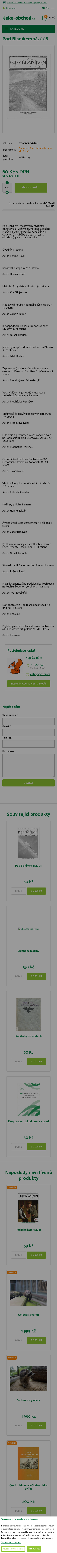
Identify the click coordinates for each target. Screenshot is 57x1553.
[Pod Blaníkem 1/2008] (28, 86)
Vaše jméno (9, 715)
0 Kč (52, 18)
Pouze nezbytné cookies (13, 1549)
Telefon (7, 737)
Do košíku (36, 891)
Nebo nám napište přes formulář (28, 684)
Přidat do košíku (31, 187)
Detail (18, 891)
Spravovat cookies (11, 1542)
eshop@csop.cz (40, 674)
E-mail (6, 726)
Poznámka (8, 751)
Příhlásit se (11, 8)
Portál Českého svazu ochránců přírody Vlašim (27, 3)
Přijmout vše (34, 1549)
